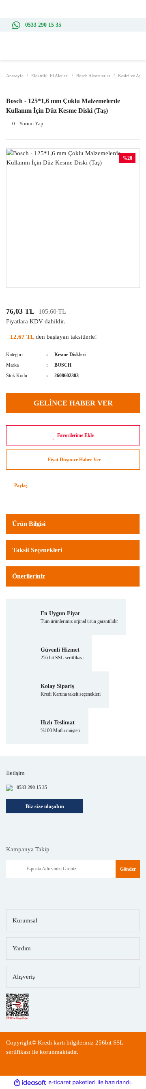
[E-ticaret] (72, 1082)
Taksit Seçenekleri (37, 550)
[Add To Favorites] (73, 435)
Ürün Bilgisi (28, 523)
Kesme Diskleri (70, 354)
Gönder (128, 869)
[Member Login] (126, 52)
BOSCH (62, 365)
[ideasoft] (30, 1082)
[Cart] (138, 52)
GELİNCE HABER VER (73, 403)
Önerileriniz (28, 576)
